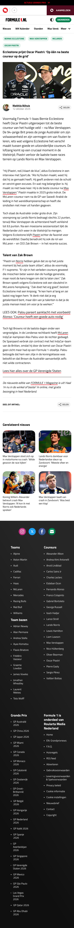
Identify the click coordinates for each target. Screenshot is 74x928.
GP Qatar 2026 (21, 905)
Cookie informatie (55, 791)
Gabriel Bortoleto (55, 601)
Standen (38, 29)
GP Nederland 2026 (20, 821)
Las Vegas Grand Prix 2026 (18, 896)
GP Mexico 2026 (18, 876)
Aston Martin (20, 559)
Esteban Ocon (53, 583)
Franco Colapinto (55, 595)
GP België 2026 (18, 803)
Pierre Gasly (52, 666)
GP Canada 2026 (19, 753)
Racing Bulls (19, 601)
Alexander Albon (55, 553)
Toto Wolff (18, 698)
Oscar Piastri (11, 45)
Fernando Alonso (55, 589)
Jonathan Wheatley (18, 682)
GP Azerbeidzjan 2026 (20, 847)
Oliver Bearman (54, 654)
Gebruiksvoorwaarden (58, 770)
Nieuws (7, 29)
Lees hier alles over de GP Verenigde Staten (32, 370)
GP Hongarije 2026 (20, 812)
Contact (50, 809)
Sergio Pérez (53, 672)
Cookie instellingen (56, 797)
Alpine (16, 553)
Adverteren (52, 764)
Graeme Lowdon (17, 667)
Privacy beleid (53, 785)
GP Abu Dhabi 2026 (20, 913)
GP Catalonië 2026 (20, 772)
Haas (16, 583)
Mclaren (57, 38)
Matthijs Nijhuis (21, 106)
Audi (15, 565)
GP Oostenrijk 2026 (20, 781)
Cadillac (17, 571)
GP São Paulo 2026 (20, 885)
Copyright (51, 815)
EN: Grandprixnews (56, 740)
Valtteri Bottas (54, 678)
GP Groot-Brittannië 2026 (18, 792)
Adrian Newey (20, 626)
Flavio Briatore (21, 650)
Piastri (36, 235)
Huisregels (51, 752)
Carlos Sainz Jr (53, 571)
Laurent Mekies (17, 691)
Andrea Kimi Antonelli (57, 559)
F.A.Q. (49, 746)
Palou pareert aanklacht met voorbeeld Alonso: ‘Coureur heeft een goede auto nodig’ (36, 314)
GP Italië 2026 (20, 828)
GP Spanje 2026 (18, 836)
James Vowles (20, 674)
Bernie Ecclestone (14, 38)
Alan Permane (20, 632)
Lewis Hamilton (54, 631)
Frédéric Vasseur (17, 657)
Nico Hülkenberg (55, 648)
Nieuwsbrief (52, 803)
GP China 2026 (21, 731)
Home (49, 734)
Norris (19, 261)
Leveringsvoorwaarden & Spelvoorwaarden (58, 778)
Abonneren (63, 19)
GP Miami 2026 (18, 744)
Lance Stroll (52, 619)
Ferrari (16, 577)
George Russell (54, 607)
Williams (17, 613)
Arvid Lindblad (53, 565)
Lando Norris (53, 625)
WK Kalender (22, 29)
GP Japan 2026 (21, 737)
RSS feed (51, 758)
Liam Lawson (53, 637)
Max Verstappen (56, 29)
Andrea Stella (20, 638)
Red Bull (17, 607)
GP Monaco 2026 (19, 763)
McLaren (63, 333)
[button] (60, 10)
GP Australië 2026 (19, 723)
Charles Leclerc (54, 577)
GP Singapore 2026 (20, 858)
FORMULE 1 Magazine (44, 383)
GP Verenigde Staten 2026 (20, 867)
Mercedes (18, 595)
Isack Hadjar (52, 613)
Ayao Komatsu (21, 644)
